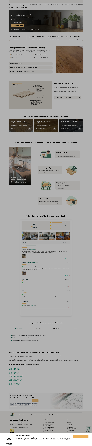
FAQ (53, 4)
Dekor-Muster (15, 37)
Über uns (49, 4)
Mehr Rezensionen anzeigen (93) (46, 312)
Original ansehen (32, 249)
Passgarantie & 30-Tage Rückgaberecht (17, 1)
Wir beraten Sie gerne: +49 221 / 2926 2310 (62, 4)
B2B (45, 4)
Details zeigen (18, 443)
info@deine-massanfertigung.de (77, 4)
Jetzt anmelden (35, 400)
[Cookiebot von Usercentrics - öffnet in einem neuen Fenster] (9, 444)
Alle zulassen (81, 436)
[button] (12, 7)
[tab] (19, 328)
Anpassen (80, 439)
